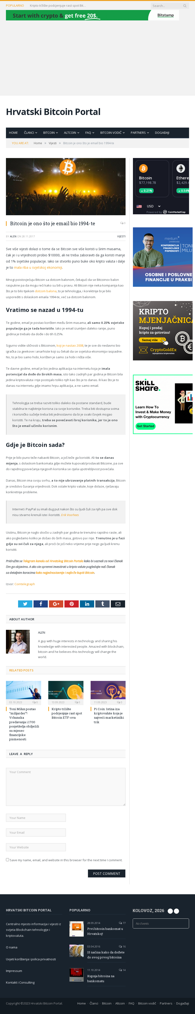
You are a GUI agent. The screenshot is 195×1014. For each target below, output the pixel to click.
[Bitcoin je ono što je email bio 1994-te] (66, 187)
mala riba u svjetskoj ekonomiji (38, 267)
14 (124, 970)
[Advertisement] (97, 57)
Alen (13, 236)
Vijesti (121, 236)
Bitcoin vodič (111, 132)
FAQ (88, 132)
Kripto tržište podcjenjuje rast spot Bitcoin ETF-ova (58, 6)
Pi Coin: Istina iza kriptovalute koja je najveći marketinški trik (109, 715)
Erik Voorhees (70, 515)
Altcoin (70, 132)
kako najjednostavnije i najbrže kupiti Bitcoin (64, 572)
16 (124, 946)
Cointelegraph (25, 584)
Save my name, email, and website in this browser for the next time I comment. (66, 860)
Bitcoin (49, 132)
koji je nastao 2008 (70, 345)
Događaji (162, 132)
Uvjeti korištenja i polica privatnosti (31, 959)
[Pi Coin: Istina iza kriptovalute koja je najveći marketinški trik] (108, 692)
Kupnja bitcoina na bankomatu (100, 978)
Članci (29, 132)
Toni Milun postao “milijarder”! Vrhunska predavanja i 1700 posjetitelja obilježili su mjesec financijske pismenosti (24, 724)
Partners (138, 132)
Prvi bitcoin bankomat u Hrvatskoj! (105, 931)
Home (13, 132)
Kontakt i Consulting (20, 982)
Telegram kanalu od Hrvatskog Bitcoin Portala (53, 561)
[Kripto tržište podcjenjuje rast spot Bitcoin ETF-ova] (65, 692)
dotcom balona (46, 291)
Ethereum (185, 178)
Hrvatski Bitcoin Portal (53, 111)
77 (124, 923)
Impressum (14, 971)
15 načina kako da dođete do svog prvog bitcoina (106, 954)
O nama (11, 947)
